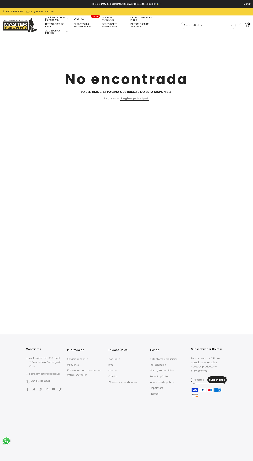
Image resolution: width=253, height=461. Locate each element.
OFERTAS (86, 18)
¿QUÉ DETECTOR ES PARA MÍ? (55, 19)
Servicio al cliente (77, 359)
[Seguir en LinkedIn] (47, 389)
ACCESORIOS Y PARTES (54, 32)
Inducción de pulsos (162, 382)
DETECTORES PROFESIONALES (83, 25)
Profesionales (158, 364)
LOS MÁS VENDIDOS (108, 19)
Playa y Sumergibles (162, 370)
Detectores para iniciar (163, 359)
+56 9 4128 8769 (14, 11)
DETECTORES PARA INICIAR (141, 19)
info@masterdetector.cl (41, 11)
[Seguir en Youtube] (53, 389)
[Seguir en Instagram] (40, 389)
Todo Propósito (159, 376)
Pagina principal (134, 98)
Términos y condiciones (122, 382)
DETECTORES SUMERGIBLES (109, 25)
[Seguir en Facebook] (27, 389)
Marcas (112, 370)
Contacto (114, 359)
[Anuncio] (126, 4)
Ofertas (113, 376)
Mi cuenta (73, 364)
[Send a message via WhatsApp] (6, 441)
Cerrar (7, 4)
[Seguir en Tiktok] (60, 389)
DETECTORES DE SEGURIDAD (139, 25)
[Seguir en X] (33, 389)
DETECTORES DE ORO (54, 25)
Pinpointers (156, 388)
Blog (110, 364)
